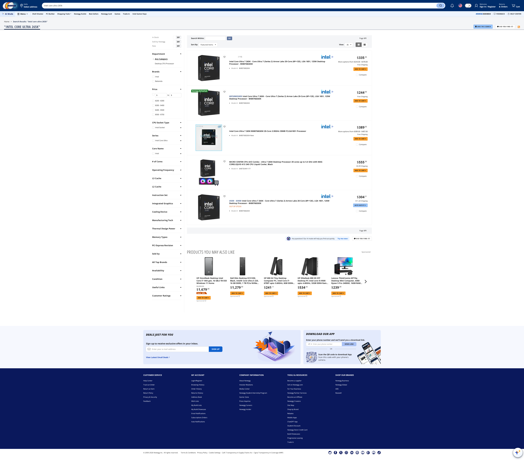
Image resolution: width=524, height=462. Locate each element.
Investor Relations (246, 385)
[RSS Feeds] (519, 27)
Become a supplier (294, 380)
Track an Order (149, 385)
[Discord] (373, 452)
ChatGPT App (292, 421)
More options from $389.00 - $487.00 (353, 131)
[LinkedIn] (352, 452)
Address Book (196, 397)
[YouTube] (362, 452)
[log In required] (224, 57)
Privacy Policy (202, 452)
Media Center (244, 389)
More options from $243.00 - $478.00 (353, 62)
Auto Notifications (198, 421)
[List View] (359, 44)
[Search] (440, 5)
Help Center (147, 380)
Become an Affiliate (294, 397)
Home (6, 21)
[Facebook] (335, 452)
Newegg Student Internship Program (253, 393)
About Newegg (245, 380)
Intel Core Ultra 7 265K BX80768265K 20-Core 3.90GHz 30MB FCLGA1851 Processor (267, 131)
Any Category (161, 59)
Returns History (197, 393)
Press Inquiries (245, 401)
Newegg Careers (245, 405)
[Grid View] (365, 44)
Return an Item (148, 389)
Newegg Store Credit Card (297, 430)
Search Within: (197, 38)
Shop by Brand (292, 409)
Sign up (216, 349)
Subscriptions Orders (199, 417)
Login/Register (196, 380)
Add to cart (360, 69)
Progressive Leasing (295, 438)
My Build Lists (196, 405)
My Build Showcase (198, 409)
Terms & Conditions (188, 452)
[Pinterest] (357, 452)
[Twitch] (368, 452)
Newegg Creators (294, 401)
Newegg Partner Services (297, 393)
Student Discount (293, 426)
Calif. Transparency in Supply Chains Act (237, 452)
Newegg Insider (245, 409)
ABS (337, 389)
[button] (29, 5)
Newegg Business (342, 380)
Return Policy (148, 393)
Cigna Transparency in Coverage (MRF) (268, 452)
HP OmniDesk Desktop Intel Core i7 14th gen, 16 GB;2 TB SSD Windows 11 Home (211, 280)
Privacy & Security (150, 397)
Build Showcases (293, 434)
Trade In (290, 442)
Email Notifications (198, 413)
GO (229, 38)
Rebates (290, 413)
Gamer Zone (244, 397)
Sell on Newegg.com (295, 385)
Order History (196, 389)
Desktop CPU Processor (164, 63)
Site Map (290, 405)
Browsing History (197, 385)
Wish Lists (195, 401)
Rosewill (338, 393)
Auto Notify (360, 205)
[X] (341, 452)
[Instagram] (346, 452)
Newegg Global (341, 385)
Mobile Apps (292, 417)
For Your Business (294, 389)
